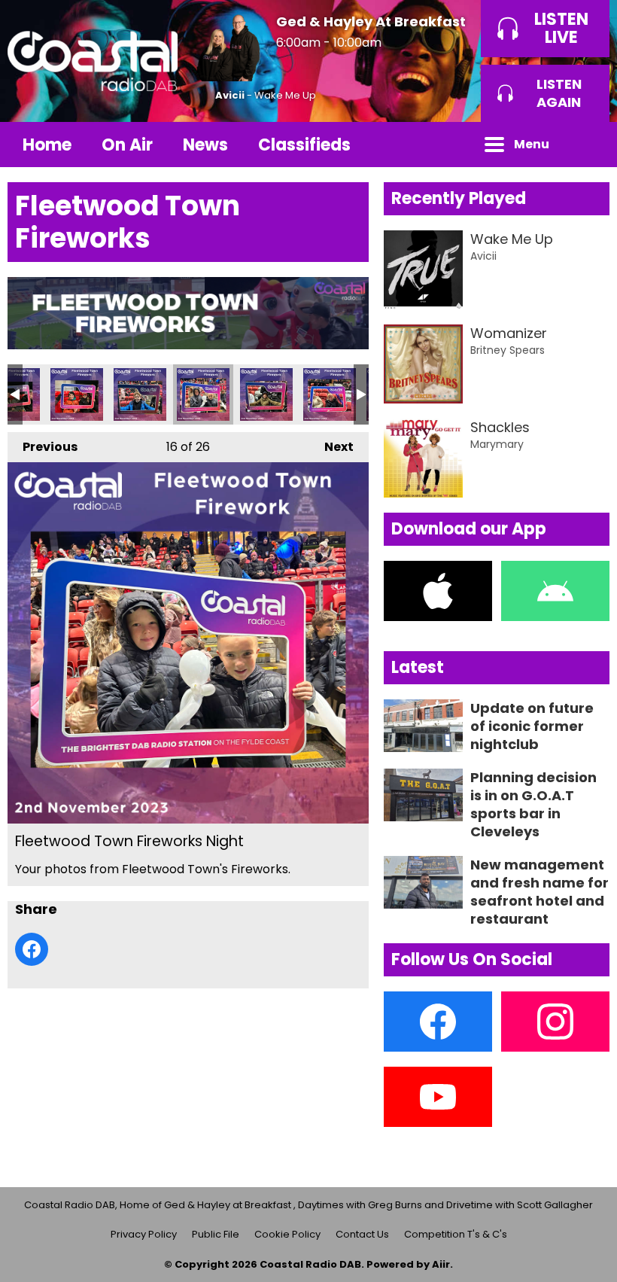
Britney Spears (507, 350)
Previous (43, 446)
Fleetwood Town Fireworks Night (76, 394)
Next (331, 446)
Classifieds (304, 145)
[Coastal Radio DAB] (93, 61)
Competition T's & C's (455, 1234)
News (205, 145)
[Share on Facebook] (31, 949)
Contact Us (362, 1234)
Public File (215, 1234)
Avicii (230, 95)
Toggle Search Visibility (586, 144)
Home (47, 145)
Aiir (441, 1264)
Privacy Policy (144, 1234)
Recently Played (458, 198)
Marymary (497, 444)
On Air (127, 145)
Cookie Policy (287, 1234)
